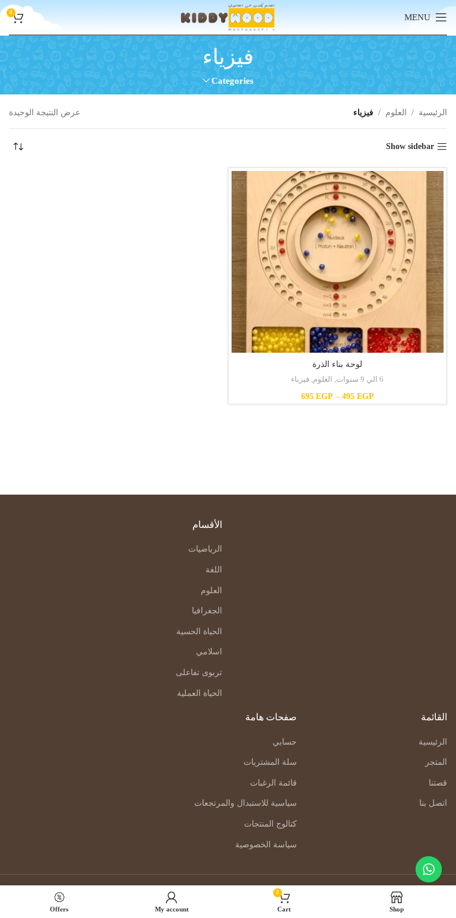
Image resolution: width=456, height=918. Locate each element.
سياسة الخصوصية (266, 844)
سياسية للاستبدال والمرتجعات (245, 803)
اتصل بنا (433, 803)
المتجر (436, 762)
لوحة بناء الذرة (337, 364)
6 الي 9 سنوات (360, 379)
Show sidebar (410, 146)
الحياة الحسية (199, 631)
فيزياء (300, 379)
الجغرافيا (207, 610)
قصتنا (438, 782)
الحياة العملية (199, 693)
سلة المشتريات (270, 762)
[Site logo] (227, 16)
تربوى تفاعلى (199, 672)
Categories (232, 80)
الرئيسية (433, 112)
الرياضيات (205, 549)
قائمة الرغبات (273, 782)
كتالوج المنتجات (270, 823)
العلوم (396, 112)
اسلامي (209, 651)
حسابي (285, 741)
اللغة (213, 569)
